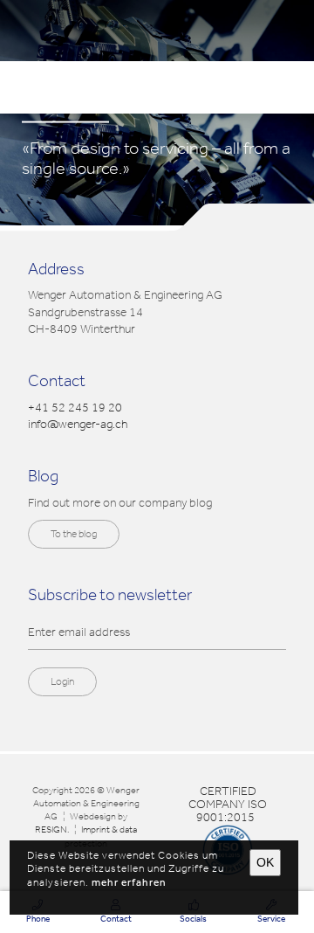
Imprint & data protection (101, 836)
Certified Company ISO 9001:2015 (227, 804)
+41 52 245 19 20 (75, 407)
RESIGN (51, 830)
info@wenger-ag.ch (77, 424)
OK (265, 862)
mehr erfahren (129, 882)
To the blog (74, 534)
